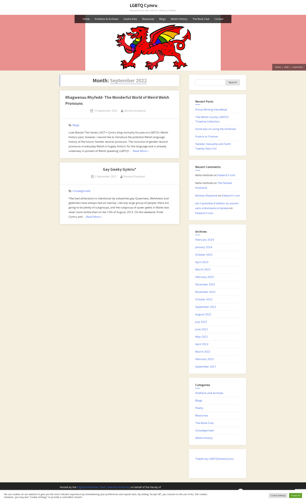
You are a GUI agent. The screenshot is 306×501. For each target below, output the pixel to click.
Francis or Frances (206, 136)
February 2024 (204, 239)
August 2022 (203, 314)
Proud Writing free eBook (211, 109)
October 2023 (203, 254)
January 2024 (203, 247)
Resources (148, 19)
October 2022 (203, 299)
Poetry (199, 408)
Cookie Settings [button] (278, 495)
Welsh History (179, 19)
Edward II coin (226, 175)
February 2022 (204, 359)
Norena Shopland (135, 110)
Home (86, 19)
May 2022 (201, 336)
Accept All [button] (295, 495)
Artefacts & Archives (106, 19)
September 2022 (205, 307)
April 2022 (201, 344)
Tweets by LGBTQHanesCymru (214, 459)
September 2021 (205, 366)
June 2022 (201, 329)
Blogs (162, 19)
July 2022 (201, 322)
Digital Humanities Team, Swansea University (103, 487)
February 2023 (204, 277)
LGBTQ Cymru (143, 5)
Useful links (130, 19)
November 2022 (205, 292)
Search (233, 82)
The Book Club (200, 19)
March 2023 (202, 269)
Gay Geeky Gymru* (119, 169)
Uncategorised (81, 191)
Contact (218, 19)
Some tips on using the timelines (215, 129)
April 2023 (201, 262)
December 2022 (205, 284)
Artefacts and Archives (209, 393)
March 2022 (202, 351)
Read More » (141, 151)
